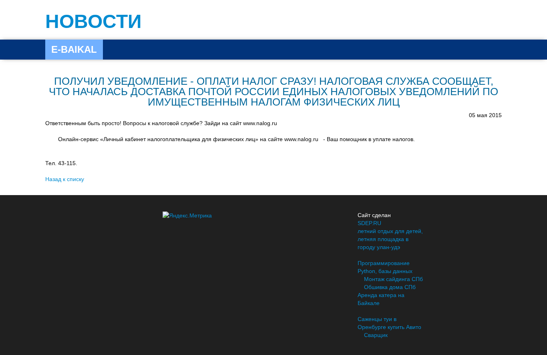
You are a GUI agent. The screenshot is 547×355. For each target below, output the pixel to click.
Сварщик (376, 335)
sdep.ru (369, 223)
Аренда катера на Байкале (381, 299)
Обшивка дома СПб (390, 287)
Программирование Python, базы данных (385, 267)
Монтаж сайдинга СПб (393, 279)
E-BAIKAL (74, 49)
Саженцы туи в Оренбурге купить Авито (389, 323)
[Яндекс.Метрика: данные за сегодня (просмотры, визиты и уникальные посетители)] (187, 215)
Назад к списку (64, 179)
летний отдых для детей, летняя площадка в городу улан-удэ (390, 239)
